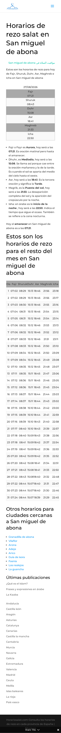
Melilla (10, 685)
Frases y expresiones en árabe (25, 589)
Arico (12, 553)
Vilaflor (13, 540)
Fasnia (13, 561)
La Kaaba (12, 594)
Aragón (10, 614)
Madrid (10, 674)
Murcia (10, 647)
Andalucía (12, 603)
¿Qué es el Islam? (17, 583)
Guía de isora (17, 557)
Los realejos (16, 565)
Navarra (11, 652)
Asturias (11, 620)
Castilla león (13, 609)
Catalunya (12, 625)
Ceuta (10, 680)
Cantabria (12, 641)
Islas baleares (14, 691)
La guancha (16, 569)
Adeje (12, 549)
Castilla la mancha (17, 636)
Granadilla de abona (21, 536)
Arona (12, 545)
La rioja (10, 696)
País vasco (12, 702)
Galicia (10, 658)
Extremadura (14, 663)
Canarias (11, 630)
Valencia (11, 669)
